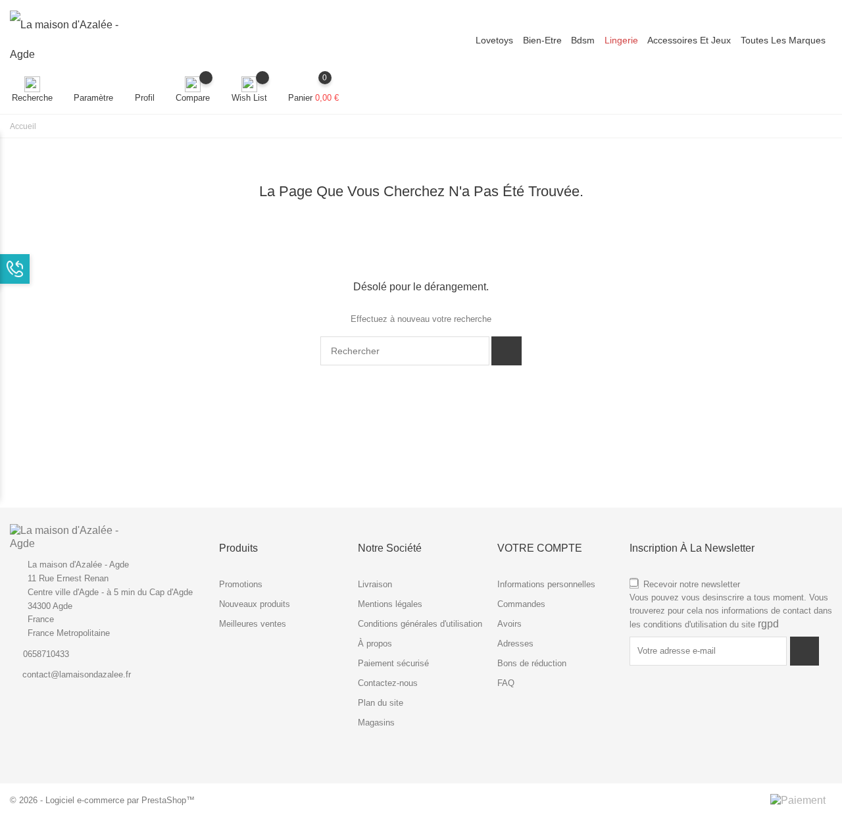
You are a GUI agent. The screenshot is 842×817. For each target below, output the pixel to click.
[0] (313, 84)
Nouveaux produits (254, 604)
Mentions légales (390, 604)
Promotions (240, 584)
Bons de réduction (531, 663)
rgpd (768, 623)
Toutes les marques (783, 40)
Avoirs (509, 624)
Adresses (515, 643)
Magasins (376, 722)
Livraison (375, 584)
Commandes (521, 604)
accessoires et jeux (689, 40)
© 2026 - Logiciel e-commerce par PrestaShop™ (102, 800)
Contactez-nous (388, 683)
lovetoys (494, 40)
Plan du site (380, 703)
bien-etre (542, 40)
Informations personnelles (546, 584)
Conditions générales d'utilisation (420, 624)
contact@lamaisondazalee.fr (76, 674)
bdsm (583, 40)
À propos (375, 643)
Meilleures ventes (252, 624)
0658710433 (46, 654)
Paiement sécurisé (393, 663)
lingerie (621, 40)
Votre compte (539, 548)
